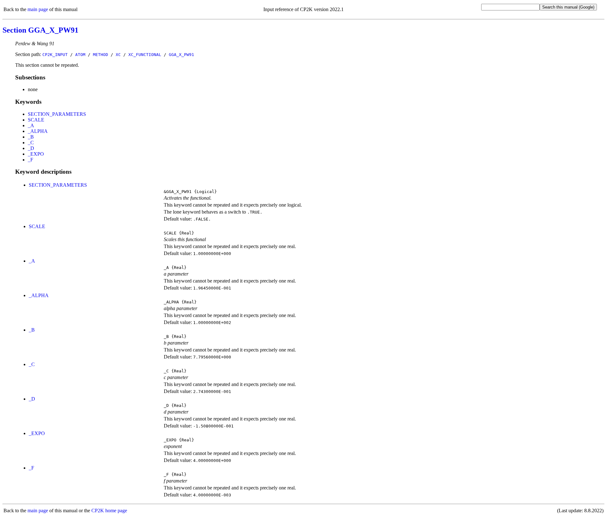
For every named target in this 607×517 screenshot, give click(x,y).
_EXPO (36, 154)
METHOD (100, 54)
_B (31, 137)
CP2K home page (109, 510)
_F (30, 159)
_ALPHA (38, 131)
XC (118, 54)
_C (31, 142)
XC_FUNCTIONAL (144, 54)
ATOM (80, 54)
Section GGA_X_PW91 (40, 30)
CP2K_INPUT (55, 54)
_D (31, 148)
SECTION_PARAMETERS (57, 114)
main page (38, 9)
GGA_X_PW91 (181, 54)
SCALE (36, 119)
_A (31, 125)
